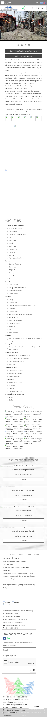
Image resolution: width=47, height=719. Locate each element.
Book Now (37, 8)
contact (29, 554)
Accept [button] (36, 706)
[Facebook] (37, 3)
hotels (12, 554)
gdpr (37, 554)
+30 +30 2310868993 (11, 628)
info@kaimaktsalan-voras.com (15, 625)
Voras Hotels (9, 8)
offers (20, 554)
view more (23, 479)
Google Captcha (9, 655)
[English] (44, 3)
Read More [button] (7, 715)
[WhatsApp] (23, 7)
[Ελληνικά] (41, 3)
